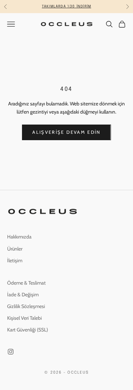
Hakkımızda (19, 237)
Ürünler (14, 249)
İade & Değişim (23, 294)
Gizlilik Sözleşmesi (26, 306)
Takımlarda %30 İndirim (66, 6)
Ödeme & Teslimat (26, 283)
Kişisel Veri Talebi (24, 318)
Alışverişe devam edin (66, 132)
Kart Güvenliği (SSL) (27, 329)
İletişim (14, 260)
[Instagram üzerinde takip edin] (10, 351)
